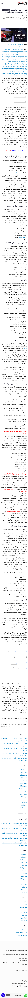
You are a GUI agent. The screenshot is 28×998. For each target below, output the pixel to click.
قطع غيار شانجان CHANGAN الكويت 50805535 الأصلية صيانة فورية (14, 740)
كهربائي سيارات (20, 69)
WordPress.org (22, 935)
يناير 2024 (24, 780)
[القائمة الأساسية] (2, 3)
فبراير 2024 (24, 777)
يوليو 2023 (24, 791)
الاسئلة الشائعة (24, 948)
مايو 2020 (24, 802)
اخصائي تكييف (22, 237)
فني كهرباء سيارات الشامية (8, 59)
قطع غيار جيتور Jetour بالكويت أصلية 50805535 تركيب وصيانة (14, 754)
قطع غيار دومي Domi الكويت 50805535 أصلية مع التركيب (14, 744)
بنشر (25, 904)
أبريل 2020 (24, 805)
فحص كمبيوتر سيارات (18, 59)
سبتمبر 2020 (23, 794)
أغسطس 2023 (23, 788)
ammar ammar (20, 44)
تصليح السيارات (11, 54)
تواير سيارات (23, 909)
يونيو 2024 (24, 772)
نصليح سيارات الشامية (13, 74)
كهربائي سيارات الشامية (12, 69)
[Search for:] (14, 813)
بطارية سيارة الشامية (19, 51)
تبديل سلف (16, 54)
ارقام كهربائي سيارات (19, 49)
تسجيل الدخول (23, 929)
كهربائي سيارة (8, 73)
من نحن (25, 966)
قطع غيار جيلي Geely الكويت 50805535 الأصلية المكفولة (14, 749)
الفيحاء (15, 172)
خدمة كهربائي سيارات (13, 56)
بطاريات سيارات (11, 49)
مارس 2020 (23, 807)
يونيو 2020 (24, 799)
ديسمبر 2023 (23, 783)
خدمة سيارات (23, 912)
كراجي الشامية (9, 66)
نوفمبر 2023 (23, 786)
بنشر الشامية (12, 51)
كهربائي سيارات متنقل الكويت (18, 73)
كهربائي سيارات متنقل (16, 71)
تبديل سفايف (21, 54)
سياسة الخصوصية (23, 960)
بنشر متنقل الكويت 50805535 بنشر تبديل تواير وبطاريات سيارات (15, 951)
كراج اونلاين (21, 63)
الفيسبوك (8, 150)
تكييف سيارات (21, 56)
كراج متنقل (24, 915)
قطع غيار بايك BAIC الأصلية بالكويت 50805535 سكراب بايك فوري (14, 759)
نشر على (11, 44)
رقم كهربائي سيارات (20, 57)
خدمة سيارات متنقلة (23, 958)
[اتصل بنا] (3, 995)
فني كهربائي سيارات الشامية (14, 61)
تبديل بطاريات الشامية (19, 52)
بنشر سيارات (18, 970)
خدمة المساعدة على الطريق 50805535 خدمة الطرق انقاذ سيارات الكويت (15, 955)
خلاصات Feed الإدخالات (21, 932)
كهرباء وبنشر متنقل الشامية (10, 68)
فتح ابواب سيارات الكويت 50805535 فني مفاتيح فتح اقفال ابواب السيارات (15, 963)
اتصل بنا (25, 945)
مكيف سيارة (21, 74)
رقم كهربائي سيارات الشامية (10, 57)
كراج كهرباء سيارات (20, 64)
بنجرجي (25, 348)
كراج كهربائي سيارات (11, 64)
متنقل (21, 239)
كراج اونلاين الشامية (14, 63)
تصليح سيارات (23, 907)
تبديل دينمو (12, 52)
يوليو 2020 (24, 797)
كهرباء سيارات (20, 46)
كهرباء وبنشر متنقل (20, 68)
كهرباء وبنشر (23, 920)
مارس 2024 (23, 775)
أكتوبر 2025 (24, 769)
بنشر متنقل (7, 51)
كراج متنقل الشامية (16, 66)
